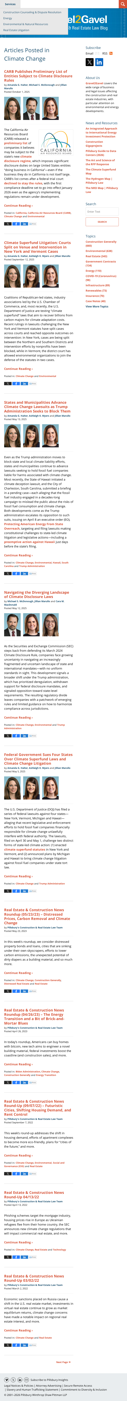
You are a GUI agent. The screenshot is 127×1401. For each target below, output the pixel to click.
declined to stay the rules (23, 183)
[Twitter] (90, 62)
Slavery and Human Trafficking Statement (32, 1389)
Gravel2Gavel (94, 83)
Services (10, 4)
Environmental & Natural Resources (25, 24)
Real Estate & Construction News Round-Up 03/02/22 (34, 1278)
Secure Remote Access (78, 1385)
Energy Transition (46, 1075)
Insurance (95, 296)
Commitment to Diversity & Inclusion (84, 1389)
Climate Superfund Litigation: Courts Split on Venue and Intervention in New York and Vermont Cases (37, 247)
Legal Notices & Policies (18, 1385)
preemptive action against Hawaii (29, 542)
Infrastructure (98, 285)
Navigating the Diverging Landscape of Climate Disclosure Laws (36, 594)
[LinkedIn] (99, 62)
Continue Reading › (18, 205)
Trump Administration (32, 566)
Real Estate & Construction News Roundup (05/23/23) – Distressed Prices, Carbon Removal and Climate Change (37, 916)
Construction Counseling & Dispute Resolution (32, 12)
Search (102, 221)
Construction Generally (48, 980)
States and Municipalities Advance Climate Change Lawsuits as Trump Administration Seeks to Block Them (37, 406)
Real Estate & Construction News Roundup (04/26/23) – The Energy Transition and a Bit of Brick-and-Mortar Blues (34, 1017)
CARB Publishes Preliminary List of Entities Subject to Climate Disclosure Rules (38, 76)
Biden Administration (28, 1071)
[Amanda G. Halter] (13, 108)
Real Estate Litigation (16, 30)
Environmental (36, 216)
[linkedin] (19, 1379)
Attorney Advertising (49, 1385)
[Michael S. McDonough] (13, 624)
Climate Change (13, 216)
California (21, 212)
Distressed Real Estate (16, 983)
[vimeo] (6, 1379)
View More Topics (97, 306)
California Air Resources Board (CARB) (49, 212)
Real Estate (41, 983)
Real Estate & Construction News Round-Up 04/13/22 (34, 1194)
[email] (26, 1379)
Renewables (96, 290)
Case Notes (96, 301)
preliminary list (15, 143)
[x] (13, 1379)
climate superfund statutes (24, 849)
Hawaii (57, 562)
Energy (7, 18)
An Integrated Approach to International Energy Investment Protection (101, 132)
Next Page (62, 1362)
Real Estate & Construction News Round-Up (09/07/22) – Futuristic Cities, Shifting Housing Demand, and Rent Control (37, 1108)
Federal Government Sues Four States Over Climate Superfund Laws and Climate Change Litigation (38, 759)
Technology (59, 1249)
